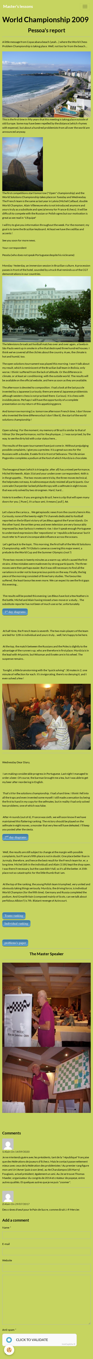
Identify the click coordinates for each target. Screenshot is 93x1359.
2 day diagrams (15, 837)
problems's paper (15, 943)
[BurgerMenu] (85, 6)
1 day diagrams (15, 611)
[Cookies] (9, 1350)
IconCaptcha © (68, 1344)
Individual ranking (16, 923)
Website (7, 1260)
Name (5, 1227)
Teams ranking (14, 915)
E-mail (6, 1244)
